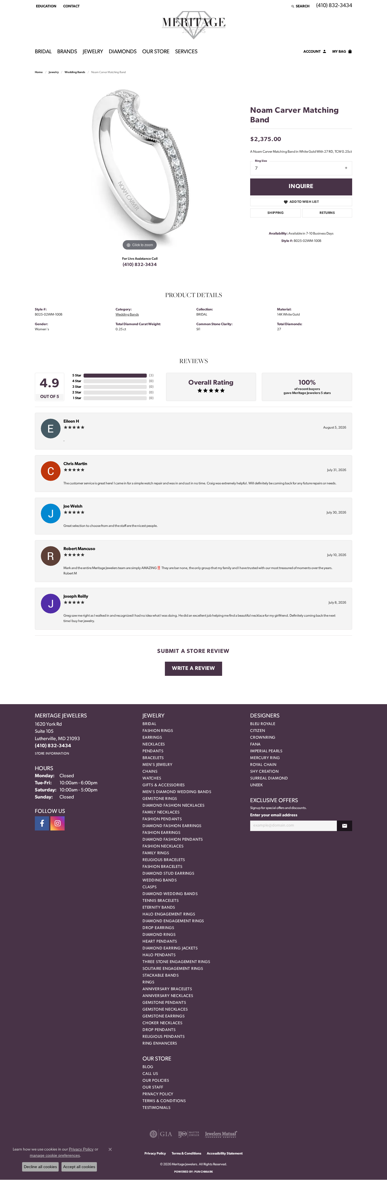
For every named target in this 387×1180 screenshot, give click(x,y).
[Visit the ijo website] (188, 1134)
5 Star (76, 375)
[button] (45, 6)
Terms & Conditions (164, 1101)
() (151, 375)
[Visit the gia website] (161, 1134)
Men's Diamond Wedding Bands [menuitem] (177, 792)
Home (39, 72)
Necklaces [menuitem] (154, 744)
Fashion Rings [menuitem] (158, 731)
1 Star (77, 398)
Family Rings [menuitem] (156, 853)
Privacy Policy (158, 1094)
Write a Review (193, 668)
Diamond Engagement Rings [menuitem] (173, 921)
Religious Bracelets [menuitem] (164, 860)
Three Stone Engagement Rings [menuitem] (176, 962)
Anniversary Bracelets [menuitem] (167, 989)
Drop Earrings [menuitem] (158, 928)
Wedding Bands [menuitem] (160, 880)
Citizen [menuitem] (257, 731)
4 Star (76, 381)
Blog (148, 1067)
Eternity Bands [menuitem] (159, 908)
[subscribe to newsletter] (344, 826)
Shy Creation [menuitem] (264, 772)
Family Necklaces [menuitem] (161, 812)
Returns (327, 213)
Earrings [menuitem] (152, 738)
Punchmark (203, 1171)
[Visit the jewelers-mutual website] (221, 1134)
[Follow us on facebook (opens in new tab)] (42, 823)
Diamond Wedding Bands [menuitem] (170, 894)
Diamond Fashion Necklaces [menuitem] (174, 806)
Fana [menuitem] (255, 744)
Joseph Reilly (75, 597)
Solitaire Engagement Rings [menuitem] (173, 969)
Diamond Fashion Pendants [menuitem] (173, 840)
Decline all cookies (40, 1166)
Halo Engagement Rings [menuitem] (169, 914)
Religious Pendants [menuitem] (163, 1037)
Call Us (150, 1074)
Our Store (155, 52)
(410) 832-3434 (140, 265)
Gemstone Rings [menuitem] (160, 799)
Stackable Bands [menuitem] (161, 976)
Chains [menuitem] (150, 772)
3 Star (76, 387)
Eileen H (71, 421)
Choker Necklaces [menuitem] (162, 1023)
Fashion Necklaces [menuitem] (163, 846)
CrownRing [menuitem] (262, 738)
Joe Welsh (72, 506)
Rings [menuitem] (148, 982)
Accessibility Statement (225, 1153)
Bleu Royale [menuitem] (262, 724)
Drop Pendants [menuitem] (159, 1030)
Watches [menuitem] (152, 778)
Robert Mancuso (79, 549)
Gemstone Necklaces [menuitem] (165, 1010)
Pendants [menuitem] (153, 751)
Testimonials (157, 1108)
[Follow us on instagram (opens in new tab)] (57, 823)
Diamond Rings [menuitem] (159, 935)
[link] (71, 6)
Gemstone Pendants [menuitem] (164, 1003)
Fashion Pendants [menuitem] (162, 819)
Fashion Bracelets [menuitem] (162, 867)
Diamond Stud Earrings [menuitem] (168, 874)
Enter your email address (273, 815)
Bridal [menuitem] (149, 724)
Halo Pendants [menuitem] (159, 955)
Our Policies (156, 1081)
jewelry (54, 72)
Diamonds (123, 52)
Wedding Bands (75, 72)
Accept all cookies (79, 1166)
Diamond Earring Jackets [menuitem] (170, 948)
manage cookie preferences (55, 1155)
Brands (67, 52)
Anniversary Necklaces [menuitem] (168, 996)
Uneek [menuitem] (256, 785)
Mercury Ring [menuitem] (265, 758)
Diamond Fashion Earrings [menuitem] (172, 826)
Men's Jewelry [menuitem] (157, 765)
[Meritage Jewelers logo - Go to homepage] (194, 25)
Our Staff (153, 1087)
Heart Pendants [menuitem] (160, 942)
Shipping (275, 213)
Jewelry (93, 52)
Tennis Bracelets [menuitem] (161, 901)
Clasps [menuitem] (150, 887)
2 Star (76, 392)
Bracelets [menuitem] (153, 758)
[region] (140, 167)
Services (186, 52)
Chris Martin (75, 464)
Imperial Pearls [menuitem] (266, 751)
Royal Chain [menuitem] (263, 765)
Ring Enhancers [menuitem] (160, 1043)
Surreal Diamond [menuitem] (269, 778)
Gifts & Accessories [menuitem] (164, 785)
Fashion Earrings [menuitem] (161, 833)
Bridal (43, 52)
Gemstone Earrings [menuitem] (164, 1016)
